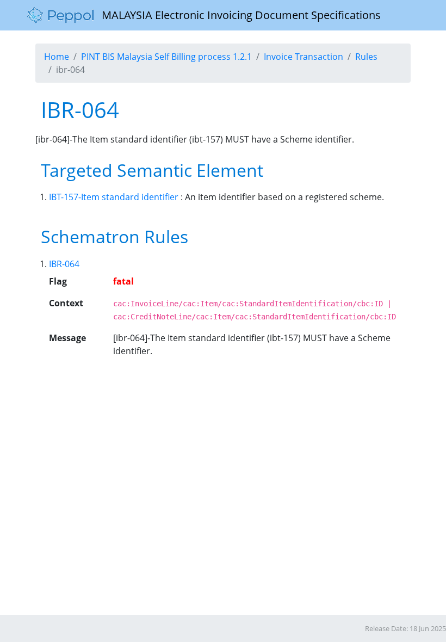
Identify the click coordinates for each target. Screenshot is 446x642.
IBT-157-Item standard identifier (113, 197)
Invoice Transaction (303, 57)
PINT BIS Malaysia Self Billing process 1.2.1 (166, 57)
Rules (366, 57)
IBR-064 (64, 264)
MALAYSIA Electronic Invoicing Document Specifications (237, 15)
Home (56, 57)
